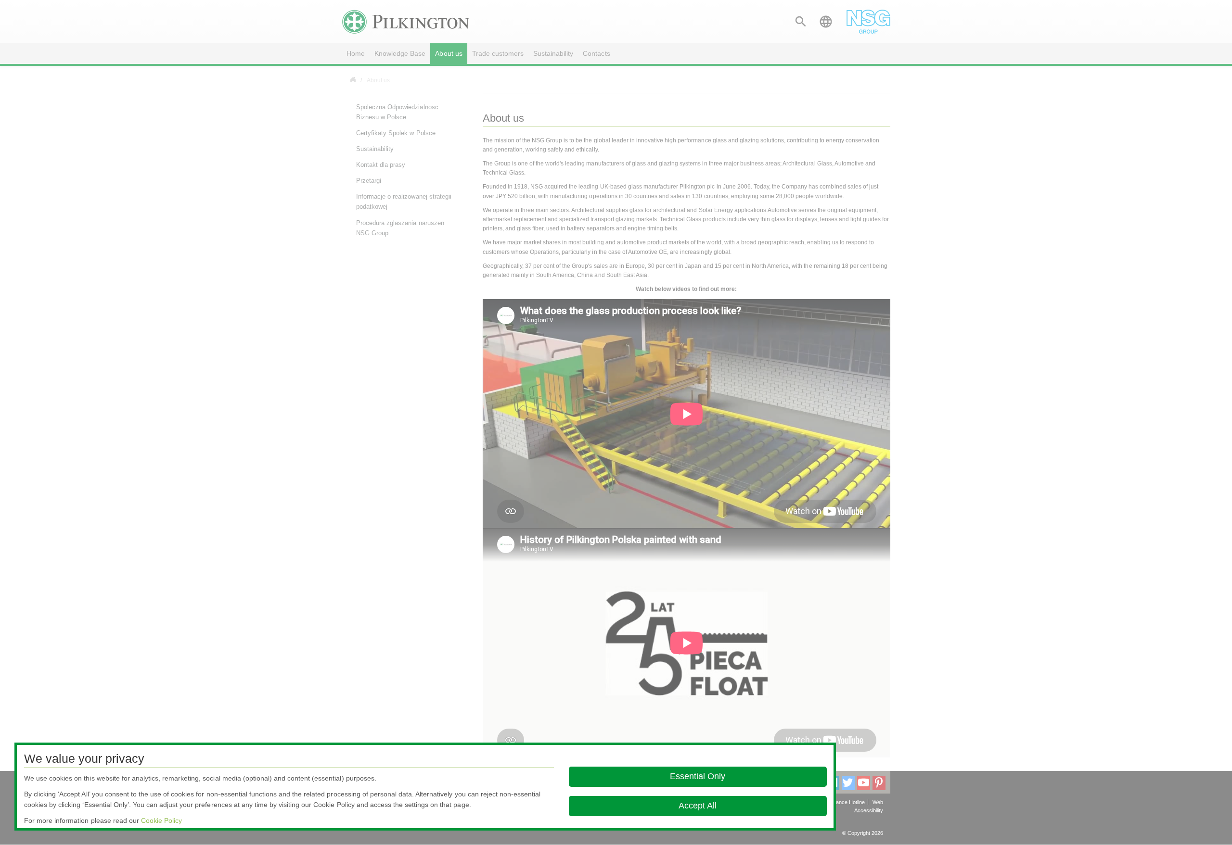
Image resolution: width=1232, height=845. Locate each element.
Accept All (698, 805)
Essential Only (697, 776)
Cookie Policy (161, 820)
